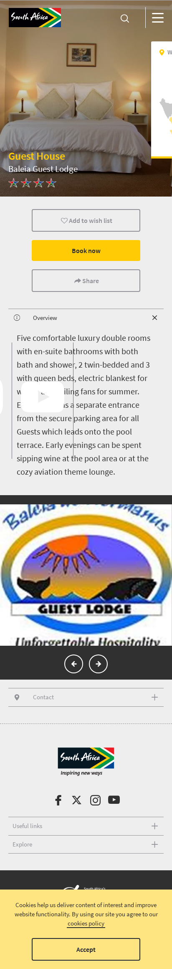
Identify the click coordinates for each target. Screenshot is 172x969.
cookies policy (86, 923)
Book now (86, 250)
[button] (73, 664)
